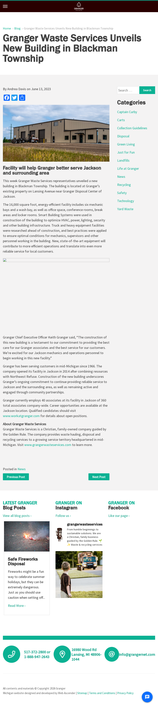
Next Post (99, 477)
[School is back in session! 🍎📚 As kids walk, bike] (78, 574)
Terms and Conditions (102, 693)
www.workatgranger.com (21, 416)
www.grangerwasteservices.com (47, 445)
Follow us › (63, 515)
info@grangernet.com (137, 654)
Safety (122, 193)
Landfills (123, 160)
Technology (125, 201)
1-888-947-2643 (36, 656)
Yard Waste (125, 209)
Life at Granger (128, 168)
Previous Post (16, 477)
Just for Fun (126, 152)
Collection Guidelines (132, 128)
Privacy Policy (125, 693)
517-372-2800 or (37, 651)
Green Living (126, 144)
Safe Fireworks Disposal (23, 561)
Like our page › (118, 515)
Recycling (124, 184)
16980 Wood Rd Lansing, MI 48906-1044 (86, 654)
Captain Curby (127, 112)
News (22, 469)
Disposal (123, 136)
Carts (121, 120)
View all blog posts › (17, 515)
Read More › (16, 605)
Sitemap (82, 693)
